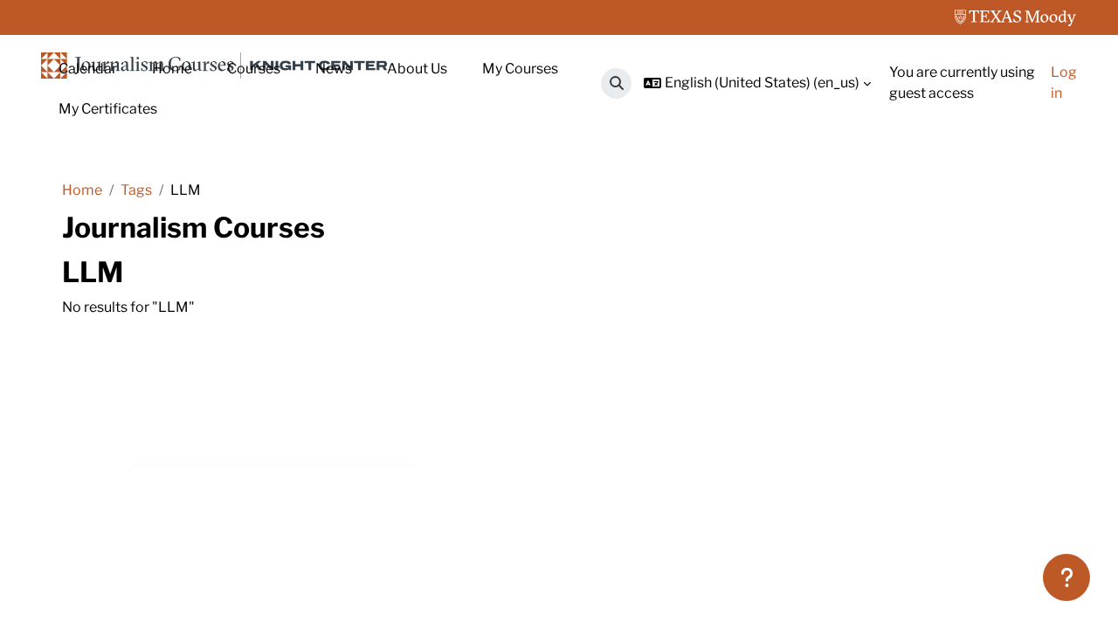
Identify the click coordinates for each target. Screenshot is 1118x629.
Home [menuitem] (172, 68)
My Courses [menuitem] (520, 68)
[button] (616, 83)
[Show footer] (1066, 577)
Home (82, 190)
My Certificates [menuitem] (108, 108)
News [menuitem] (333, 68)
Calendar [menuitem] (88, 68)
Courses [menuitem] (253, 68)
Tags (136, 190)
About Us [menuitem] (417, 68)
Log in (1064, 82)
